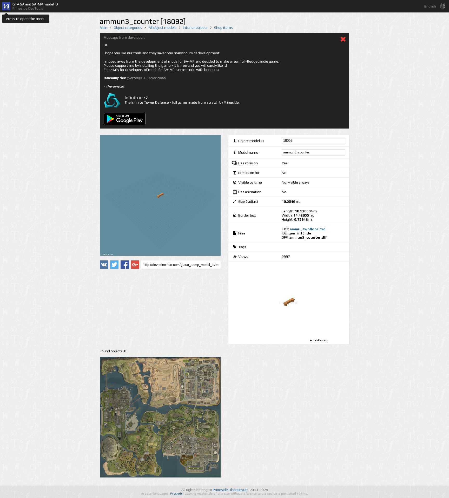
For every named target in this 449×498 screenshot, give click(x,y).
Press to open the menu (25, 19)
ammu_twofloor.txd (308, 229)
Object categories (128, 27)
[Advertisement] (160, 309)
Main (103, 27)
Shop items (223, 27)
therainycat (239, 490)
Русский (176, 493)
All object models (162, 27)
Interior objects (195, 27)
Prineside (220, 490)
